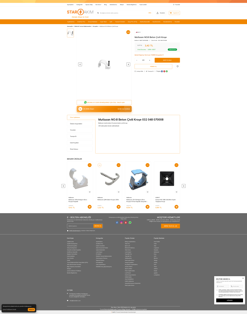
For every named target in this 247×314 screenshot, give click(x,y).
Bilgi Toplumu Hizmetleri (74, 266)
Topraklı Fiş (128, 256)
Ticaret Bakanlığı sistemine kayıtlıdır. (123, 309)
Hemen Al (153, 66)
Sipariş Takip (89, 4)
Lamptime (157, 275)
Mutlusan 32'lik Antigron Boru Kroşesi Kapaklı (78, 200)
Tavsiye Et (151, 71)
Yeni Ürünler (70, 258)
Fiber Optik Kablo (130, 270)
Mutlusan (71, 197)
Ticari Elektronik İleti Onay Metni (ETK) (77, 262)
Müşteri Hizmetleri (72, 254)
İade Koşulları (74, 143)
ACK (155, 256)
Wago (155, 260)
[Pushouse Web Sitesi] (243, 303)
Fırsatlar (177, 22)
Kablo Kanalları (100, 245)
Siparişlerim (70, 4)
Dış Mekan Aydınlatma (131, 264)
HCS (155, 264)
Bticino (156, 258)
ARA (149, 13)
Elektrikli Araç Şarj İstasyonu (104, 266)
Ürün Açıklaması (75, 117)
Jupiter (156, 273)
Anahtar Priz (81, 22)
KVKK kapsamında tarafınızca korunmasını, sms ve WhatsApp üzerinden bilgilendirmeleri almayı (231, 295)
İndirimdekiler (71, 256)
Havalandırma (167, 22)
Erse (155, 254)
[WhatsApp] (130, 222)
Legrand (156, 247)
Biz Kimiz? (98, 4)
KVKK (68, 260)
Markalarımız (113, 4)
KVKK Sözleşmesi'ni (75, 230)
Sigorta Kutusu (100, 260)
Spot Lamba (128, 268)
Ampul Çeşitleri (129, 262)
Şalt (111, 22)
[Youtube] (125, 222)
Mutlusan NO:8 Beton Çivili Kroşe (109, 26)
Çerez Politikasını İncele (9, 309)
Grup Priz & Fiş (132, 22)
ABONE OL (97, 226)
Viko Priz (127, 243)
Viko (155, 245)
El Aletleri (98, 254)
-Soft (113, 312)
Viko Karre (128, 250)
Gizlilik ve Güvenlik (72, 252)
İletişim (122, 4)
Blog (105, 4)
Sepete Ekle (167, 60)
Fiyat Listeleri (143, 4)
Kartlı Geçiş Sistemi (130, 275)
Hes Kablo (157, 241)
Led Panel (128, 273)
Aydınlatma (70, 22)
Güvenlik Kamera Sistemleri (132, 283)
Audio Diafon (128, 266)
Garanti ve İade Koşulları (74, 250)
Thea (155, 266)
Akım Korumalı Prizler (102, 247)
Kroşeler (95, 26)
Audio (155, 262)
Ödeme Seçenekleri (76, 124)
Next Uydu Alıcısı (129, 260)
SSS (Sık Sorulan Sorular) (74, 264)
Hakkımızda (70, 241)
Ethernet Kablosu (130, 247)
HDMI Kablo (128, 277)
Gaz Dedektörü (129, 279)
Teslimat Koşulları (72, 245)
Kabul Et (31, 309)
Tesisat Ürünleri (120, 22)
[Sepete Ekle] (90, 207)
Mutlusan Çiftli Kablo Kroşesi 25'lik (108, 200)
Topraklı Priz (128, 254)
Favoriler (177, 4)
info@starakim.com (75, 300)
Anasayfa (70, 26)
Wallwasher (128, 258)
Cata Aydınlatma (100, 264)
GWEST (157, 197)
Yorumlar (73, 130)
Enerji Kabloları (92, 22)
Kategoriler (79, 4)
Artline (156, 268)
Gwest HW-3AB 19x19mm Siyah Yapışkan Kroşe (165, 200)
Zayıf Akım (103, 22)
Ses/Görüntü (156, 22)
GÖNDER (229, 300)
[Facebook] (117, 222)
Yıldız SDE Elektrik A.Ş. (124, 307)
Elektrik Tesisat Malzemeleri (82, 26)
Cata (155, 243)
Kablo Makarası (129, 281)
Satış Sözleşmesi (72, 247)
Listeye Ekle (139, 71)
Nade (155, 270)
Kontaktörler (99, 262)
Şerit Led (127, 245)
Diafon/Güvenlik (145, 22)
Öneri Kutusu (74, 149)
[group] (104, 64)
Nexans (156, 250)
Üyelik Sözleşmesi (72, 243)
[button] (80, 64)
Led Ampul (99, 252)
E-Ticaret (117, 312)
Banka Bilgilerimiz (132, 4)
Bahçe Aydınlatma (130, 241)
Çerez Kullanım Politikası (74, 270)
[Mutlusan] (138, 32)
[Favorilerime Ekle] (90, 192)
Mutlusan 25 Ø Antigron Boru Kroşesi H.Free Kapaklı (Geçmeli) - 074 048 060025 (136, 200)
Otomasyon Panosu (101, 258)
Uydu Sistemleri (100, 250)
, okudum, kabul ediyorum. (82, 230)
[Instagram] (121, 222)
